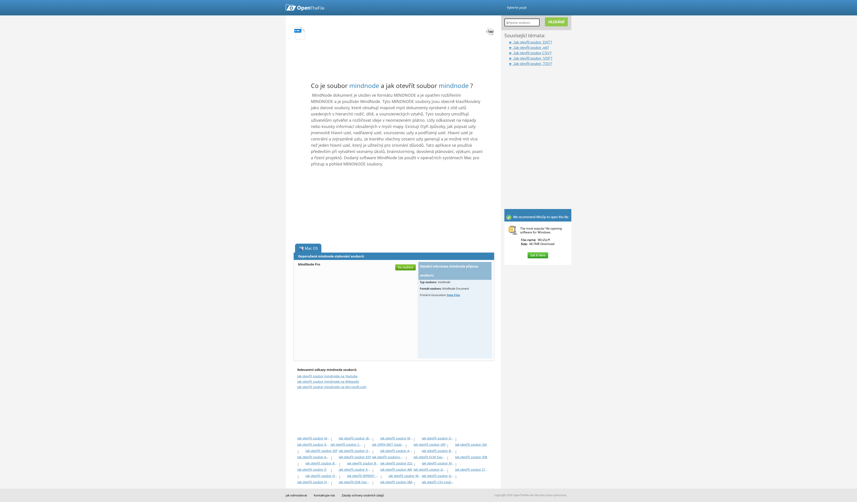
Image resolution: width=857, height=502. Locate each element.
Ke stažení (405, 267)
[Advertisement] (540, 133)
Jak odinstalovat (296, 495)
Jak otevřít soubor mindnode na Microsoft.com (331, 387)
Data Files (453, 295)
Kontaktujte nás (324, 495)
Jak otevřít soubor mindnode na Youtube (327, 376)
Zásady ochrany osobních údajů (363, 495)
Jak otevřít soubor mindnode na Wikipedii (328, 381)
